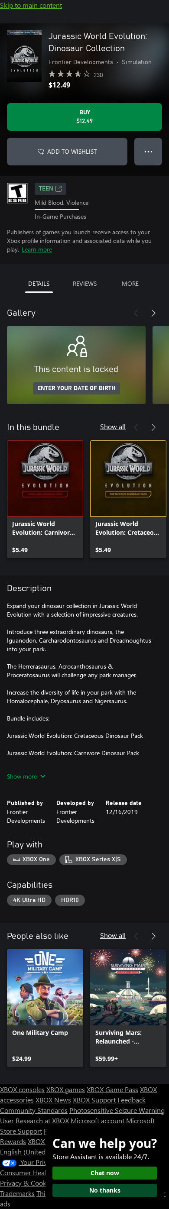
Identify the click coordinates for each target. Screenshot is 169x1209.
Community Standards (34, 1110)
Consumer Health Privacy (38, 1172)
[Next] (153, 313)
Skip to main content (31, 5)
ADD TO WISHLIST (72, 151)
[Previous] (136, 313)
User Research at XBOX (35, 1120)
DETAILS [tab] (38, 283)
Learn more (37, 249)
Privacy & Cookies (27, 1182)
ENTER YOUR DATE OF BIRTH (76, 388)
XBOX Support (94, 1099)
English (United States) (34, 1151)
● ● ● (148, 151)
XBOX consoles (22, 1089)
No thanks (104, 1190)
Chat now (105, 1173)
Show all (113, 426)
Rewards (13, 1141)
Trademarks (17, 1193)
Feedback (131, 1099)
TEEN (46, 189)
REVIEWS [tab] (85, 283)
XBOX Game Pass (112, 1089)
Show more (22, 776)
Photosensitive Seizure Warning (117, 1110)
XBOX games (65, 1089)
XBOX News (53, 1099)
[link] (45, 499)
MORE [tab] (130, 283)
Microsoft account (97, 1120)
